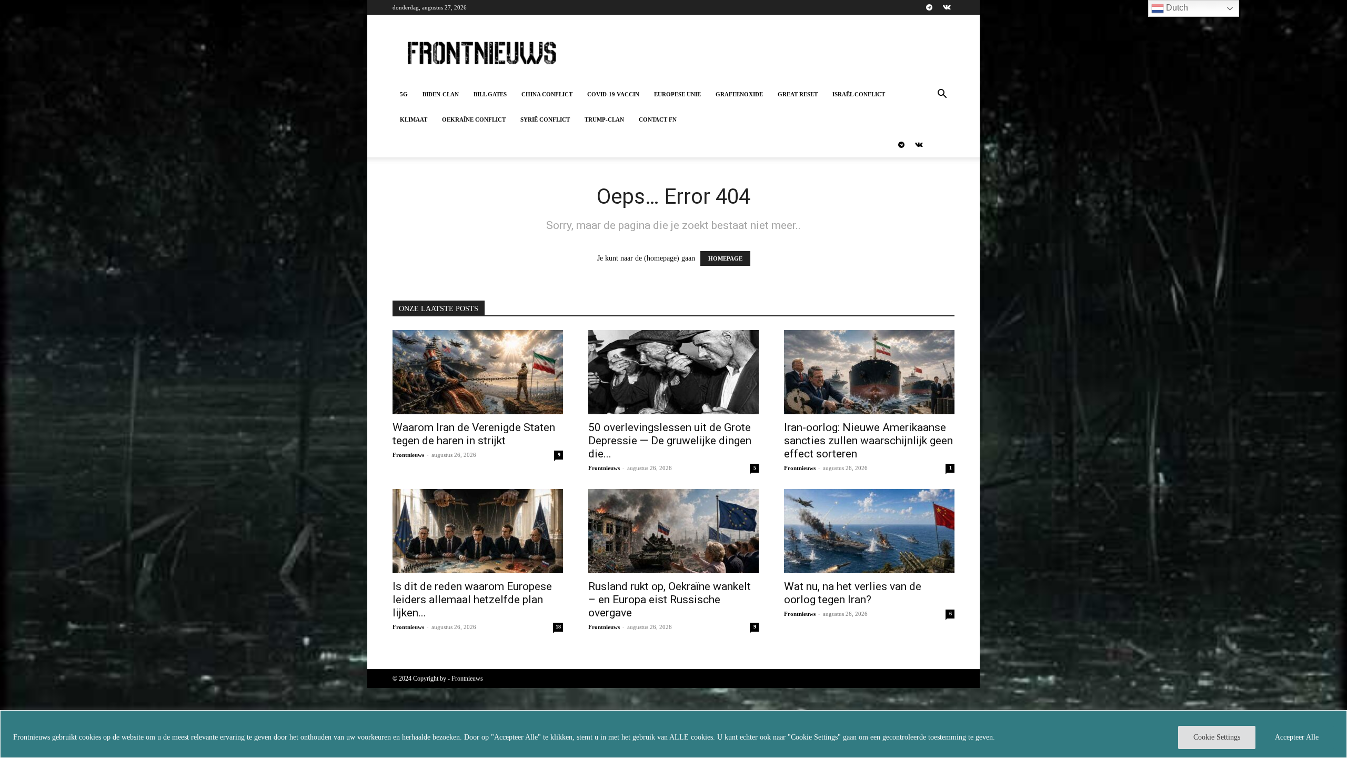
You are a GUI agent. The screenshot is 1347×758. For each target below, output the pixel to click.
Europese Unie (677, 94)
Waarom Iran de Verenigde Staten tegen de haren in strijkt (474, 434)
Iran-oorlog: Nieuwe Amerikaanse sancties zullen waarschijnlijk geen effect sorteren (868, 440)
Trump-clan (604, 119)
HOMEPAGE (725, 258)
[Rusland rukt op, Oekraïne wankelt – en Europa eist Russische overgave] (673, 531)
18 (558, 627)
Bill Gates (490, 94)
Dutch (1176, 7)
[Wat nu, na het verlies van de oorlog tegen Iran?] (869, 531)
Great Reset (798, 94)
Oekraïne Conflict (474, 119)
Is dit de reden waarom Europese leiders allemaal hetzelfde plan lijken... (472, 599)
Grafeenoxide (739, 94)
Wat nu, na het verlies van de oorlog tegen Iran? (852, 593)
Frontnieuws (408, 455)
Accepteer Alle (1297, 737)
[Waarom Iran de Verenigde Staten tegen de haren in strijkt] (478, 372)
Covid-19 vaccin (613, 94)
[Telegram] (929, 7)
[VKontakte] (946, 7)
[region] (673, 734)
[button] (941, 95)
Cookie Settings (1216, 737)
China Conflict (546, 94)
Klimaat (413, 119)
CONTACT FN (658, 119)
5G (404, 94)
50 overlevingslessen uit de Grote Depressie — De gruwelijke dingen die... (669, 440)
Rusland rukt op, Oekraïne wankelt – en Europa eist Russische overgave (669, 599)
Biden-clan (441, 94)
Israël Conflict (858, 94)
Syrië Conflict (545, 119)
